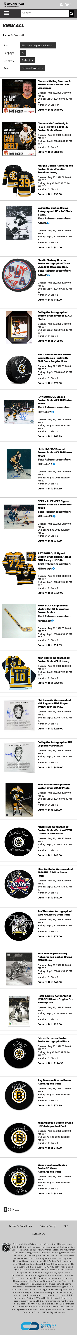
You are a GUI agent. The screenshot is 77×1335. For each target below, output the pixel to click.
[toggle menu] (6, 13)
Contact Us (38, 1233)
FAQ (65, 1226)
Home (6, 35)
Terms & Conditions (20, 1226)
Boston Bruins (31, 68)
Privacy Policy (48, 1226)
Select (26, 60)
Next (15, 1209)
